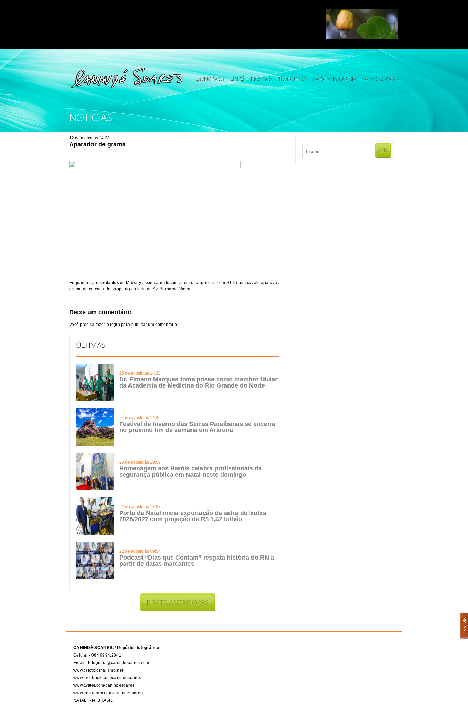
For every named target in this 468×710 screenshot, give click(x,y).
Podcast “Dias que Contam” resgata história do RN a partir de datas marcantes (196, 560)
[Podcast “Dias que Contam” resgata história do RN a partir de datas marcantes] (95, 578)
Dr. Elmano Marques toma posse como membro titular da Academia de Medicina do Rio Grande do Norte (198, 382)
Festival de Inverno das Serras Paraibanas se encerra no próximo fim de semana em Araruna (197, 426)
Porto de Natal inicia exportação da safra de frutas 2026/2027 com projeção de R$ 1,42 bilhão (192, 516)
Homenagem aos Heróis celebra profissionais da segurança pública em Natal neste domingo (190, 471)
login (115, 324)
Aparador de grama (97, 144)
